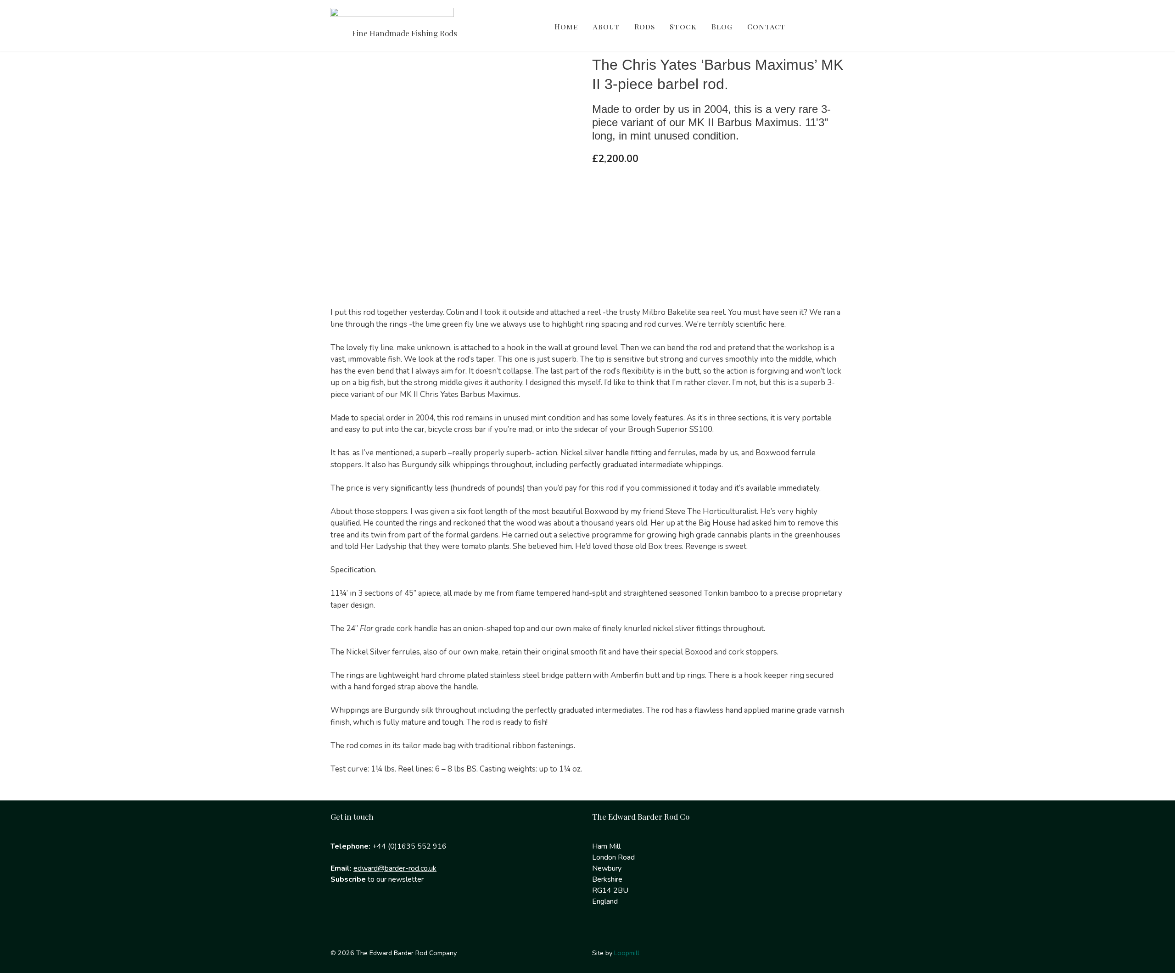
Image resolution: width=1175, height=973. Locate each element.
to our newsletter (377, 879)
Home (566, 26)
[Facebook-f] (341, 916)
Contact (766, 26)
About (606, 26)
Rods (644, 26)
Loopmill (626, 952)
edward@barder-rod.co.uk (394, 868)
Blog (722, 26)
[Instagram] (371, 916)
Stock (683, 26)
